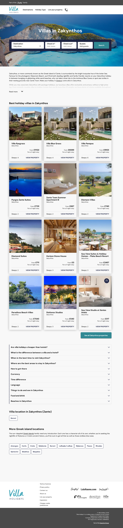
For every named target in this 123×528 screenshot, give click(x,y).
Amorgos (14, 446)
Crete (32, 446)
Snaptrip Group (104, 523)
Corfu (24, 446)
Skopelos (36, 452)
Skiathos (25, 452)
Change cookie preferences (45, 504)
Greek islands (28, 433)
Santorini (14, 452)
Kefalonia (42, 446)
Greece (59, 81)
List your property (55, 10)
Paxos (89, 446)
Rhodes (99, 446)
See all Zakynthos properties (96, 335)
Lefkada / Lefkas (65, 446)
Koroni (13, 418)
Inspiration (43, 500)
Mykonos (79, 446)
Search (101, 45)
